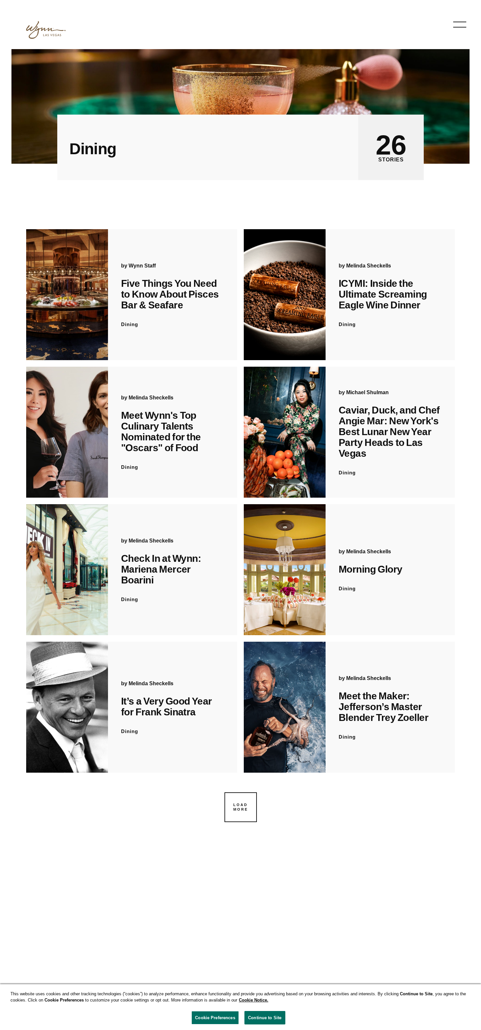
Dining (129, 324)
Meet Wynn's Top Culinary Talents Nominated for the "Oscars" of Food (161, 431)
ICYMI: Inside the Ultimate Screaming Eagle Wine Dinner (383, 294)
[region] (240, 1007)
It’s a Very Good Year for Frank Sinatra (166, 706)
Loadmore (240, 807)
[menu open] (460, 24)
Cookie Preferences (215, 1017)
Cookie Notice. (253, 1000)
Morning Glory (370, 569)
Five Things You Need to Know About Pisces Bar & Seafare (170, 294)
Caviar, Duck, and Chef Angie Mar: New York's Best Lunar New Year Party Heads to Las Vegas (389, 432)
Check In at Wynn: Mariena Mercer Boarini (161, 569)
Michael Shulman (367, 392)
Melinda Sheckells (368, 265)
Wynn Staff (142, 265)
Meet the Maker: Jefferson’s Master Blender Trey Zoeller (383, 706)
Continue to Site (264, 1017)
